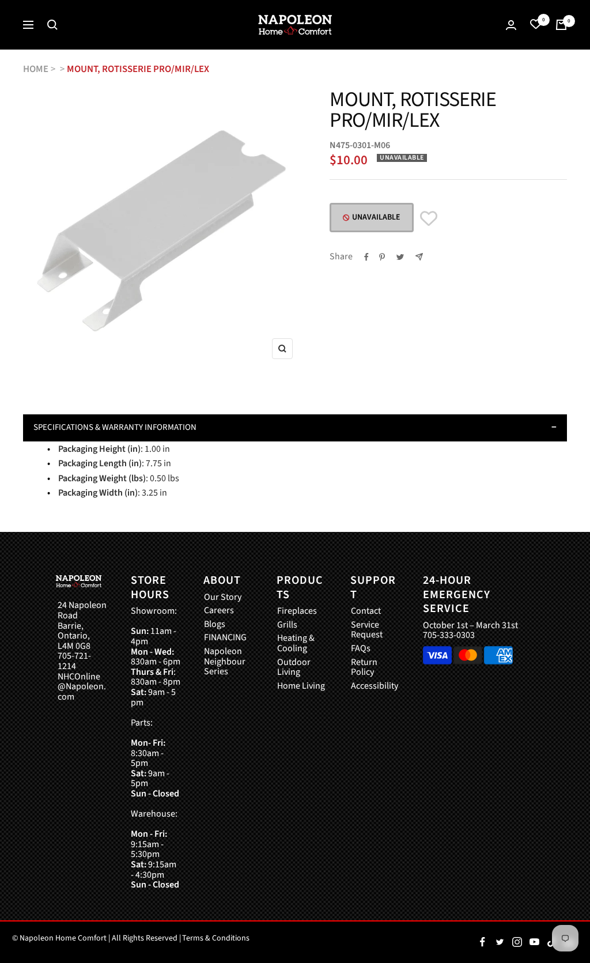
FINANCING (225, 638)
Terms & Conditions (215, 938)
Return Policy (364, 668)
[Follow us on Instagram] (516, 942)
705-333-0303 (449, 635)
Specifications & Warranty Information (114, 427)
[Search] (52, 25)
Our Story (222, 597)
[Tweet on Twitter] (400, 257)
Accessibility (374, 686)
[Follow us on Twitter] (499, 942)
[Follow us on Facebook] (482, 942)
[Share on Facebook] (366, 257)
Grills (287, 625)
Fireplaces (297, 611)
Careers (219, 611)
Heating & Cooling (296, 643)
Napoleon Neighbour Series (224, 662)
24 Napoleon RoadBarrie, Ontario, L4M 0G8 (82, 626)
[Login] (511, 25)
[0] (536, 24)
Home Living (301, 686)
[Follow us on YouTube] (534, 942)
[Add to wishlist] (428, 219)
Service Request (367, 630)
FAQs (360, 649)
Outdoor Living (294, 668)
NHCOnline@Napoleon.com (82, 687)
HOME (35, 69)
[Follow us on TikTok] (551, 942)
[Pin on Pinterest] (382, 257)
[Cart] (561, 25)
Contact (366, 611)
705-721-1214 (74, 661)
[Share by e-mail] (419, 256)
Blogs (214, 625)
